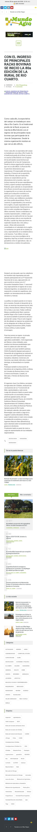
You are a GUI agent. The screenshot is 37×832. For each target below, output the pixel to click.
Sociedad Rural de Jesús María (14, 800)
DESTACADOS (13, 438)
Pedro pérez (26, 787)
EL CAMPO (16, 572)
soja (26, 800)
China (14, 738)
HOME (23, 670)
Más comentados (25, 495)
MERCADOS (19, 635)
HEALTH (16, 670)
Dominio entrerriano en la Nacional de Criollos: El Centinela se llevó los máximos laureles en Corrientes (18, 584)
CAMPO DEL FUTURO (24, 653)
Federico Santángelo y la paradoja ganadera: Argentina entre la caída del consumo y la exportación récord (18, 12)
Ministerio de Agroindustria (13, 787)
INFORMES (9, 557)
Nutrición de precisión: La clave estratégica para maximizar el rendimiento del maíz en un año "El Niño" (18, 480)
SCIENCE (25, 690)
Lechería (8, 762)
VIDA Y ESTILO (23, 699)
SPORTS (8, 694)
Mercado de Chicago (11, 771)
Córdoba (8, 750)
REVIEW (18, 690)
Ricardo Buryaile (19, 791)
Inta (6, 758)
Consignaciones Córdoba (12, 742)
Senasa (29, 791)
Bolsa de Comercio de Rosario (14, 734)
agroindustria (17, 717)
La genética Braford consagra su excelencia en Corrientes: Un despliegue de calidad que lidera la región (18, 568)
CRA (26, 746)
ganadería (19, 754)
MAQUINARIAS (10, 686)
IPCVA (22, 758)
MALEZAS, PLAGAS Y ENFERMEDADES (16, 682)
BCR (18, 721)
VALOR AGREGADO (11, 699)
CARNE (27, 734)
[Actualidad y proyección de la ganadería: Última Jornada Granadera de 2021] (18, 508)
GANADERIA (23, 438)
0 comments (18, 86)
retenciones (9, 791)
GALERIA (17, 666)
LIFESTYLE (17, 678)
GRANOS (27, 754)
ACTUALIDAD (9, 540)
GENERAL (8, 670)
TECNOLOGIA (11, 484)
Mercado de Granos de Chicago (14, 775)
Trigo (7, 804)
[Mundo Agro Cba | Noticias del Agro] (18, 24)
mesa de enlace (10, 779)
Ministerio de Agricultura (23, 779)
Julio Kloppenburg (21, 85)
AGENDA (16, 540)
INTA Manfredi (14, 758)
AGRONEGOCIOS (10, 653)
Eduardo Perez (17, 750)
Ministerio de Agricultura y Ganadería (16, 783)
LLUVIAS (15, 762)
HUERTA (8, 674)
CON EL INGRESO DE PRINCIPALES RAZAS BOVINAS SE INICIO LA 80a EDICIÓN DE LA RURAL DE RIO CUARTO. (17, 68)
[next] (30, 474)
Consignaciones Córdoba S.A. (14, 746)
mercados (28, 775)
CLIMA (21, 622)
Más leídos (11, 495)
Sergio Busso (9, 795)
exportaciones (9, 754)
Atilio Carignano (10, 721)
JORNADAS (16, 527)
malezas (23, 762)
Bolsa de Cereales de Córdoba (14, 730)
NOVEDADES (12, 442)
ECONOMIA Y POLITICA (22, 661)
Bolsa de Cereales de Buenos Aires (15, 725)
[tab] (11, 495)
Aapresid (8, 717)
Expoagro (26, 750)
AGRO (5, 484)
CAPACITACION (10, 541)
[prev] (6, 474)
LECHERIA (8, 678)
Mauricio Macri (9, 767)
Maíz (17, 767)
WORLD (8, 703)
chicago (8, 738)
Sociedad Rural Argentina (23, 795)
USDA (12, 804)
